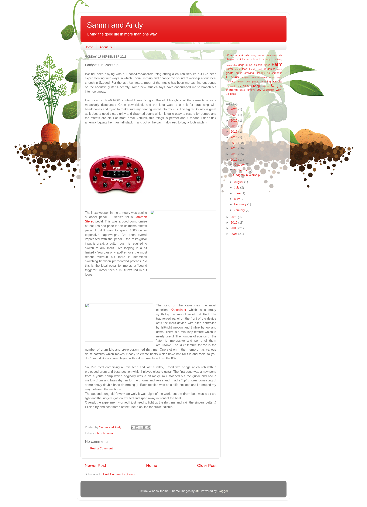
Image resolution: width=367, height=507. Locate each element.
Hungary (232, 77)
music (110, 433)
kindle (272, 77)
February (240, 204)
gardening (269, 69)
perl (248, 81)
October (240, 164)
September (242, 170)
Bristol (261, 55)
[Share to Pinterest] (149, 427)
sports (265, 86)
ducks (249, 65)
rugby (246, 86)
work (279, 89)
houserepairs (274, 73)
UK (259, 89)
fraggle (252, 69)
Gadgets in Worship (246, 175)
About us (106, 47)
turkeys (251, 89)
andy (233, 55)
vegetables (268, 90)
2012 (234, 159)
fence (237, 69)
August (239, 182)
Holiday (260, 73)
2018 (234, 126)
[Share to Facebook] (145, 427)
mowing (230, 81)
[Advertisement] (243, 306)
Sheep (255, 86)
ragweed (230, 86)
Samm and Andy (115, 25)
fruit (260, 69)
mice (279, 77)
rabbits (277, 81)
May (237, 198)
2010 (234, 222)
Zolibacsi (231, 93)
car (274, 55)
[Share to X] (141, 427)
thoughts (232, 89)
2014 (234, 148)
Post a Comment (101, 448)
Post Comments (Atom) (119, 474)
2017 (234, 131)
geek (279, 69)
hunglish (245, 77)
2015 (234, 142)
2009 (234, 228)
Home (89, 47)
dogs (241, 65)
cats (280, 55)
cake (268, 55)
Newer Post (95, 465)
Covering (277, 59)
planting (266, 81)
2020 (234, 120)
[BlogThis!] (137, 427)
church (100, 433)
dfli (197, 491)
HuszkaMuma (259, 77)
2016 (234, 137)
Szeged (276, 86)
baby (253, 55)
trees (242, 90)
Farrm (229, 69)
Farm (277, 64)
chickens (243, 59)
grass (239, 73)
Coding (266, 59)
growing (249, 73)
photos (255, 81)
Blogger (223, 491)
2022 (234, 114)
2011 (234, 217)
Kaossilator (177, 310)
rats (239, 86)
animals (244, 55)
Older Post (206, 465)
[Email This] (133, 427)
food (244, 69)
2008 (234, 233)
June (237, 193)
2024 (234, 109)
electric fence (262, 65)
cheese (230, 59)
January (240, 210)
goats (229, 73)
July (237, 187)
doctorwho (231, 65)
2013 (234, 154)
